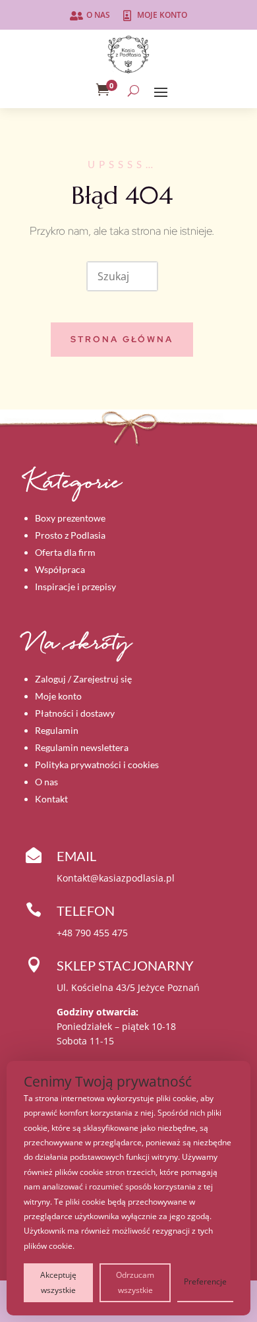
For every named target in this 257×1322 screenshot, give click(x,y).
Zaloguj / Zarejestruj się (83, 678)
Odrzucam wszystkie (135, 1282)
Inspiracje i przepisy (75, 586)
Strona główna (122, 339)
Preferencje (205, 1281)
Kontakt (51, 798)
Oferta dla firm (65, 552)
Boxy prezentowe (70, 518)
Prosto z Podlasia (70, 535)
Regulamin (56, 730)
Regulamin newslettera (81, 747)
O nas (98, 14)
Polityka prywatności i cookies (97, 764)
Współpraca (60, 569)
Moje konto (162, 14)
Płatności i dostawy (75, 713)
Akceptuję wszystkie (58, 1282)
